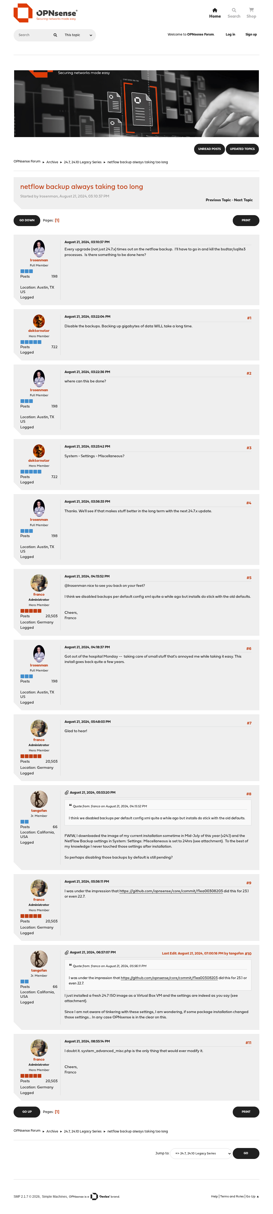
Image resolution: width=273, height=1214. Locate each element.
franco (39, 595)
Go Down (26, 220)
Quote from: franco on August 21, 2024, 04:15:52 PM (110, 806)
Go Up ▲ (252, 1196)
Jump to (161, 1153)
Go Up (27, 1112)
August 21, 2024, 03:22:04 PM (87, 317)
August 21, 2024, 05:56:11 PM (87, 881)
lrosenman (39, 260)
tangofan (39, 811)
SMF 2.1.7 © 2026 (27, 1196)
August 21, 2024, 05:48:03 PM (88, 722)
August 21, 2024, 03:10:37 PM (87, 242)
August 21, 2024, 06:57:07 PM (93, 952)
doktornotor (39, 331)
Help (214, 1196)
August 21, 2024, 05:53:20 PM (92, 792)
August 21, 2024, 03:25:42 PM (87, 446)
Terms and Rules (232, 1196)
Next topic (243, 200)
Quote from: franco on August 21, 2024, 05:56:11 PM (109, 966)
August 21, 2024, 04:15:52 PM (87, 576)
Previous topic (218, 200)
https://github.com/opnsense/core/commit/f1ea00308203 (171, 891)
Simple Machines (54, 1196)
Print (246, 220)
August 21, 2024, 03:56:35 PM (87, 501)
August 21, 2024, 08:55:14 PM (87, 1041)
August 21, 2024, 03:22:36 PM (87, 372)
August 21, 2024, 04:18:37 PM (87, 647)
